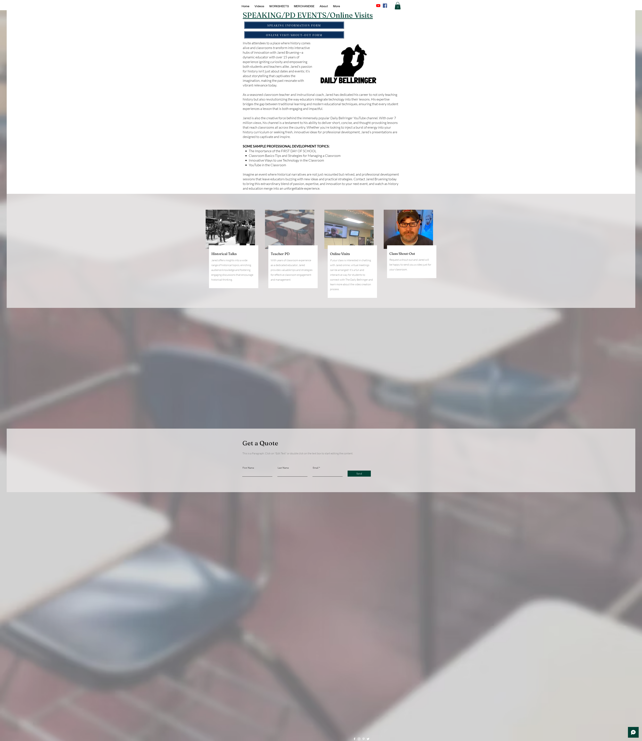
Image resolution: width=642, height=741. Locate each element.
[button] (398, 5)
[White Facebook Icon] (354, 739)
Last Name (283, 468)
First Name (248, 468)
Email (315, 468)
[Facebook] (385, 6)
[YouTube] (378, 6)
